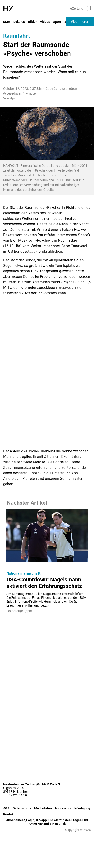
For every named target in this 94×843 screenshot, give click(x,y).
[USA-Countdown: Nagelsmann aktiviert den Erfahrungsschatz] (47, 536)
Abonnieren (80, 21)
